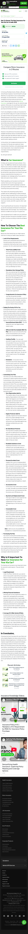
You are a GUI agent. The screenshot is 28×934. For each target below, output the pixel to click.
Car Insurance (5, 830)
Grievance (7, 921)
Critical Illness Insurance (7, 785)
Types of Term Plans (6, 819)
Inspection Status (5, 877)
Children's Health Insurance (7, 790)
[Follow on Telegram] (26, 33)
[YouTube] (24, 916)
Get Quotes (14, 83)
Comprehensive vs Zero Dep (7, 802)
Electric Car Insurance (6, 836)
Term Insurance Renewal (7, 815)
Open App (24, 3)
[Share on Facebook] (11, 46)
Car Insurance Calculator (7, 798)
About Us (4, 870)
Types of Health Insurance (7, 783)
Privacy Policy (12, 921)
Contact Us (4, 875)
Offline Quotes (5, 879)
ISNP (17, 921)
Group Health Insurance (6, 847)
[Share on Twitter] (13, 46)
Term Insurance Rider (6, 817)
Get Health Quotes (23, 6)
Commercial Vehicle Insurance (8, 832)
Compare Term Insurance (7, 813)
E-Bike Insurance (5, 834)
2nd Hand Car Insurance (7, 800)
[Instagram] (16, 916)
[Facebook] (4, 916)
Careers (3, 872)
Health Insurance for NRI (7, 788)
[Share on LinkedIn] (16, 46)
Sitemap (20, 922)
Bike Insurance (5, 828)
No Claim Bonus (5, 805)
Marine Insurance (5, 844)
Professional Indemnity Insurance (8, 849)
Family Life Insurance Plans (7, 821)
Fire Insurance (5, 846)
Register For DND (5, 883)
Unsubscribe (4, 881)
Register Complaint (6, 885)
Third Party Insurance (6, 804)
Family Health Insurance (7, 787)
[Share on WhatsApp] (19, 46)
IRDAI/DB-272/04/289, (7, 900)
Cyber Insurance (5, 851)
